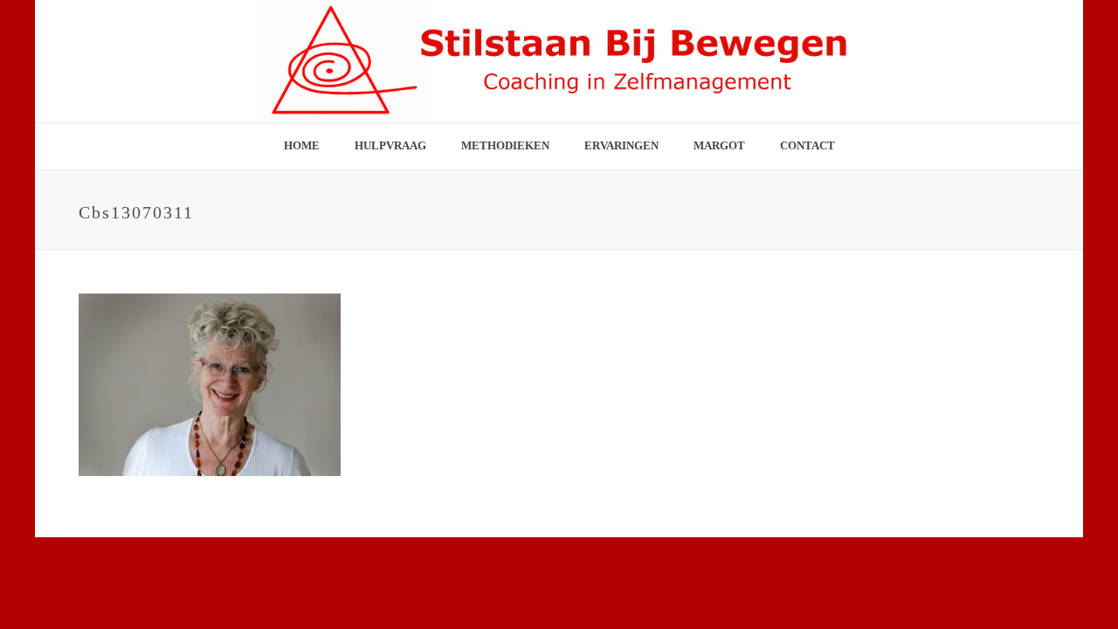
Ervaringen (621, 145)
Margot (719, 145)
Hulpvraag (390, 145)
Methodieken (505, 145)
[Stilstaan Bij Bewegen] (559, 61)
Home (302, 145)
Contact (807, 145)
